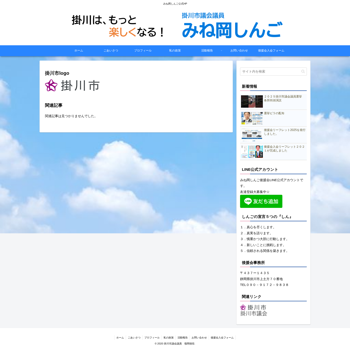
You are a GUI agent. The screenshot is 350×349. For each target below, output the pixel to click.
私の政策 (169, 337)
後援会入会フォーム (222, 337)
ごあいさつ (134, 337)
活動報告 (183, 337)
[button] (303, 71)
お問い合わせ (199, 337)
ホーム (120, 337)
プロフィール (152, 337)
